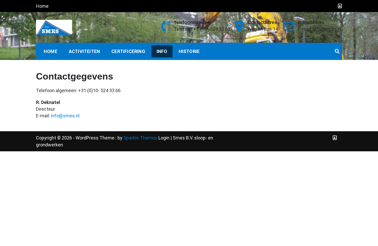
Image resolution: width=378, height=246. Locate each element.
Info (162, 51)
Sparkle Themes (140, 137)
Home (42, 6)
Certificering (128, 51)
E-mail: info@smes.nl (319, 29)
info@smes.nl (65, 115)
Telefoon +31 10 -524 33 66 (202, 29)
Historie (189, 51)
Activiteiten (84, 51)
